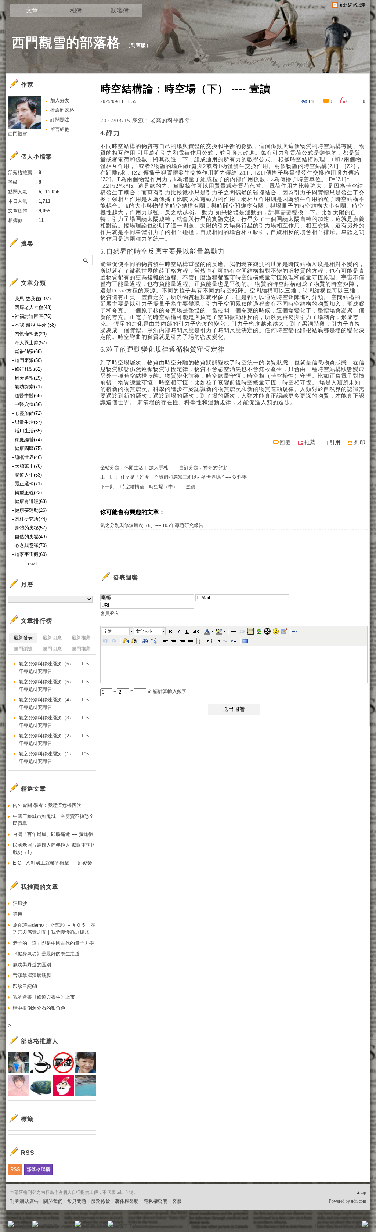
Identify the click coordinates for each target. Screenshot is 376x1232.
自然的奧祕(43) (31, 536)
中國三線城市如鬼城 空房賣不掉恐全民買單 (53, 819)
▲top (361, 1192)
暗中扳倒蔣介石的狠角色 (39, 1008)
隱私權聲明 (155, 1201)
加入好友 (59, 100)
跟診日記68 (25, 986)
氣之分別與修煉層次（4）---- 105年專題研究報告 (54, 703)
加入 (332, 1226)
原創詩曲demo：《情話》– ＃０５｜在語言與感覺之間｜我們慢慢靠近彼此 (54, 928)
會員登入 (109, 613)
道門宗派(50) (28, 360)
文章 (32, 10)
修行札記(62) (28, 369)
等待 (17, 914)
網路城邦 (350, 1226)
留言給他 (59, 129)
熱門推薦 (81, 648)
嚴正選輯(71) (28, 483)
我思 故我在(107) (33, 298)
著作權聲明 (127, 1201)
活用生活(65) (28, 431)
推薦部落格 (62, 110)
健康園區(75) (28, 448)
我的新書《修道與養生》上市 (44, 997)
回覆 (284, 442)
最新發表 (23, 637)
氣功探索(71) (28, 386)
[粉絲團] (11, 1224)
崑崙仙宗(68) (28, 351)
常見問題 (76, 1201)
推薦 (309, 442)
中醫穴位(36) (28, 404)
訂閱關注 (59, 119)
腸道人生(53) (28, 475)
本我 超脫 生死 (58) (35, 325)
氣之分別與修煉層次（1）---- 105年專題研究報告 (54, 757)
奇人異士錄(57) (31, 342)
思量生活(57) (28, 422)
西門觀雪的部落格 (66, 42)
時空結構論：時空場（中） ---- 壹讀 (157, 486)
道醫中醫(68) (28, 395)
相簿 (76, 10)
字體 (108, 631)
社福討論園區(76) (33, 316)
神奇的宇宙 (215, 467)
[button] (118, 631)
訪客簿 (120, 10)
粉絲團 (23, 1226)
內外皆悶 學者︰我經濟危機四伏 (47, 805)
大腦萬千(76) (28, 466)
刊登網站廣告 (24, 1201)
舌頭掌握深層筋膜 (32, 975)
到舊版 (138, 45)
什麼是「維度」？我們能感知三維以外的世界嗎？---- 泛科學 (183, 477)
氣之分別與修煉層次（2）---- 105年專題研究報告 (54, 739)
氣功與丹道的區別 (32, 964)
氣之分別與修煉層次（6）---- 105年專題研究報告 (151, 525)
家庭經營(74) (28, 439)
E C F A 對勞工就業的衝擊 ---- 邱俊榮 (52, 863)
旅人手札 (158, 467)
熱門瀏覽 (23, 648)
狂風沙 (20, 903)
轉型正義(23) (28, 492)
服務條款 (100, 1201)
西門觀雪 (17, 133)
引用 (334, 442)
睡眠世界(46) (28, 457)
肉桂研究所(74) (31, 519)
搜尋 (86, 260)
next (32, 563)
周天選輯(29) (28, 378)
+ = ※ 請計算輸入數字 (149, 691)
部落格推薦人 (39, 1041)
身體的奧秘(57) (31, 528)
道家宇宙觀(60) (31, 554)
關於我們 (52, 1201)
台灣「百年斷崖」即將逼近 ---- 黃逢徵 (53, 834)
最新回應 (52, 637)
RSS (15, 1169)
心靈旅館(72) (28, 413)
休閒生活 (133, 467)
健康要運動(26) (31, 510)
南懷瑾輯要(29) (31, 334)
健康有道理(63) (31, 501)
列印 (359, 442)
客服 (177, 1201)
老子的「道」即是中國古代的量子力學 (53, 943)
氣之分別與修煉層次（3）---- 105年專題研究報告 (54, 721)
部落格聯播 (38, 1169)
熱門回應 (52, 648)
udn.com (358, 1201)
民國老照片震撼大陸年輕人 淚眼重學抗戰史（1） (54, 848)
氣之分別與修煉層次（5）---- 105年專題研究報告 (54, 685)
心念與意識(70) (31, 545)
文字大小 (144, 631)
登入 (318, 1226)
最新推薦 (81, 637)
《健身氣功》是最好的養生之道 (46, 953)
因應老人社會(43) (33, 307)
